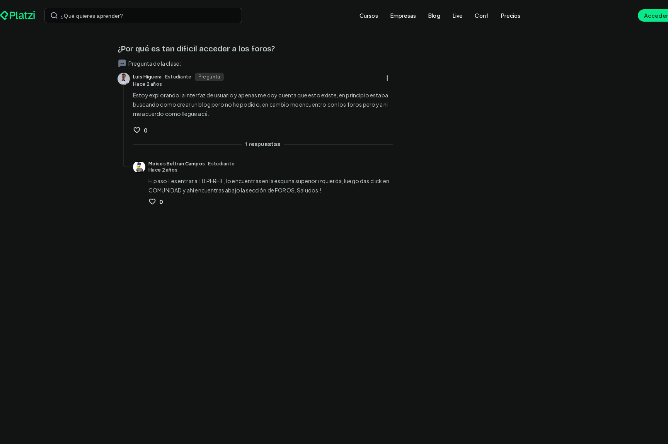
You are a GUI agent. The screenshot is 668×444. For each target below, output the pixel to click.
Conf (482, 15)
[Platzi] (17, 15)
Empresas (403, 15)
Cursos (369, 15)
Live (458, 15)
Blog (434, 15)
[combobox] (143, 15)
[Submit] (54, 15)
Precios (510, 15)
